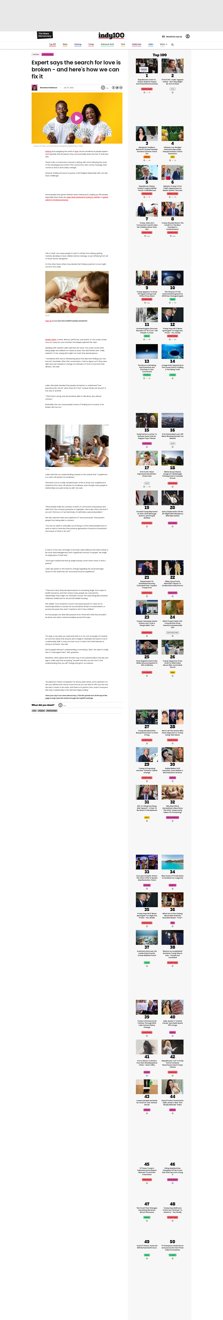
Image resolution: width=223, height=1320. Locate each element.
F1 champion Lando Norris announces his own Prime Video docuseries (173, 1248)
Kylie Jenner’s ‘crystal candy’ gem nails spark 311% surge (172, 1023)
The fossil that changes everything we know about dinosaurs (146, 1210)
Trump (91, 44)
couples (41, 711)
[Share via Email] (120, 87)
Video (150, 44)
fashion (146, 157)
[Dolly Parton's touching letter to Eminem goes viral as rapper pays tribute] (147, 420)
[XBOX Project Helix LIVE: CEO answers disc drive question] (173, 607)
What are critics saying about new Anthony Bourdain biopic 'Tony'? (172, 915)
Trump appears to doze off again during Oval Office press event (147, 294)
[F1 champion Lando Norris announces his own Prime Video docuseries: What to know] (173, 1232)
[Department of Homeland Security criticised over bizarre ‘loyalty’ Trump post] (147, 567)
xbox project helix (172, 632)
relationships (48, 54)
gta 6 (172, 89)
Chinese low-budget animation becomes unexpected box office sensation (172, 150)
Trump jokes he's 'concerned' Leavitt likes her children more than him (147, 226)
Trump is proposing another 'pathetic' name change (146, 770)
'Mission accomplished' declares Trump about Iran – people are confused (172, 954)
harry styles (172, 523)
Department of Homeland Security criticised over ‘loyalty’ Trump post (147, 584)
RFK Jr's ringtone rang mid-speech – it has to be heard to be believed (147, 808)
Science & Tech (107, 44)
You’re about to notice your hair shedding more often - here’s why (146, 1063)
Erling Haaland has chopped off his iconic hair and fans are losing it (172, 1171)
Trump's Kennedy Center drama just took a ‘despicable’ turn (146, 623)
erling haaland (172, 1180)
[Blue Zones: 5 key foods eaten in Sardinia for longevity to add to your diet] (173, 862)
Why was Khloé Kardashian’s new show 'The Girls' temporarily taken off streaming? (172, 809)
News (65, 44)
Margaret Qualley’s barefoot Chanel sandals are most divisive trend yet (147, 150)
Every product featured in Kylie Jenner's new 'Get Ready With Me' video (173, 1102)
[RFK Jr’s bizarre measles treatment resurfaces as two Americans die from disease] (173, 1299)
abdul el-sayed (147, 89)
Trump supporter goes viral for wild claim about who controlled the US (172, 664)
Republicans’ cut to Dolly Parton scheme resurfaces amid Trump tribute (172, 1064)
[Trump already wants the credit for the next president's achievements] (173, 209)
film (172, 157)
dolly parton (147, 443)
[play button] (77, 118)
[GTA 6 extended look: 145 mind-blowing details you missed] (173, 420)
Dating (48, 151)
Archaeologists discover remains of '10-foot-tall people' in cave (147, 330)
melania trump (172, 194)
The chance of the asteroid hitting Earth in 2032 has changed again (172, 294)
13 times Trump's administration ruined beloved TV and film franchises (146, 1171)
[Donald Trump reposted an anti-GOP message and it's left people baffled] (147, 497)
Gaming (77, 44)
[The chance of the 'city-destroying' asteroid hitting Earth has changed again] (173, 278)
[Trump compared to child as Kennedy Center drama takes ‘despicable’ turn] (147, 607)
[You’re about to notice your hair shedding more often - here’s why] (147, 1047)
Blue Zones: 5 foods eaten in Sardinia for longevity (173, 877)
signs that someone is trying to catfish (83, 197)
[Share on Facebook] (113, 87)
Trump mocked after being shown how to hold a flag (147, 733)
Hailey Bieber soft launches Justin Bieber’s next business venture (172, 770)
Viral (123, 44)
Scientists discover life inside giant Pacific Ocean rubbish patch (147, 953)
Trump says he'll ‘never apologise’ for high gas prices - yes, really (172, 330)
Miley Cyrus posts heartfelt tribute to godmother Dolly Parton (172, 583)
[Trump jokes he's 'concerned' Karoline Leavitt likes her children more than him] (147, 209)
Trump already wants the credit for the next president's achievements (173, 226)
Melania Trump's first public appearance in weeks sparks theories (172, 188)
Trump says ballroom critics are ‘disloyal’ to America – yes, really (172, 1210)
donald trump (146, 194)
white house (173, 483)
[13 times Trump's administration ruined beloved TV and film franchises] (147, 1154)
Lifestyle (36, 54)
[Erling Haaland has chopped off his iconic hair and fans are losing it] (173, 1154)
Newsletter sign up (174, 36)
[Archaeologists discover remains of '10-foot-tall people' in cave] (147, 314)
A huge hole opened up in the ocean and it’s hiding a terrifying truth (173, 367)
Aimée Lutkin (50, 339)
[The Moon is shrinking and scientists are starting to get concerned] (147, 351)
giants (147, 336)
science (146, 1217)
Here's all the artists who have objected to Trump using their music (172, 733)
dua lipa (147, 885)
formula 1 (172, 1255)
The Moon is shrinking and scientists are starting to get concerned (147, 368)
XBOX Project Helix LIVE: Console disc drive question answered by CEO (172, 624)
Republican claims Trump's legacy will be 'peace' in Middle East (147, 188)
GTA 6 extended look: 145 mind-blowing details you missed (173, 436)
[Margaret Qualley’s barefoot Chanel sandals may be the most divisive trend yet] (147, 133)
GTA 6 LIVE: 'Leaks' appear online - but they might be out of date (173, 82)
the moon (147, 375)
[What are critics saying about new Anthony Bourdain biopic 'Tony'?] (173, 899)
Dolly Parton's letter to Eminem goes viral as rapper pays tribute (147, 436)
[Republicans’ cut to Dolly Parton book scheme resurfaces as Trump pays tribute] (173, 1047)
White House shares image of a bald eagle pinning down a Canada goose (172, 475)
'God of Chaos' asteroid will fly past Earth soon (146, 1247)
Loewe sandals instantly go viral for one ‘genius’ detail (146, 1102)
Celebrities (136, 44)
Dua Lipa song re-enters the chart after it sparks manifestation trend (146, 878)
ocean (147, 963)
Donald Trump (172, 336)
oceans (172, 375)
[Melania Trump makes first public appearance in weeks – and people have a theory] (173, 172)
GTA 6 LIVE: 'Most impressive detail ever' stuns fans (146, 474)
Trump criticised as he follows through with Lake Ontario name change (147, 1024)
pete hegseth (147, 672)
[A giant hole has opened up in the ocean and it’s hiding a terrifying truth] (173, 351)
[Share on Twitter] (117, 87)
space (147, 1255)
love (76, 151)
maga (172, 672)
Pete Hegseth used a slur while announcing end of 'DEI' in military (146, 663)
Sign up (48, 321)
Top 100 (52, 44)
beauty (172, 1032)
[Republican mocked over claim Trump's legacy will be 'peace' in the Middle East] (147, 172)
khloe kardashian (172, 817)
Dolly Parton (172, 1072)
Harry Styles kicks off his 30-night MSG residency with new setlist (172, 514)
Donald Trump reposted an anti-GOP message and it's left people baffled (146, 515)
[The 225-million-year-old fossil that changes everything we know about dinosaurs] (147, 1194)
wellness (172, 885)
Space (173, 299)
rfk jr (147, 817)
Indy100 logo (111, 35)
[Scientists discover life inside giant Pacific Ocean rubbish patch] (147, 937)
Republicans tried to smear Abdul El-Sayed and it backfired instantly (147, 82)
